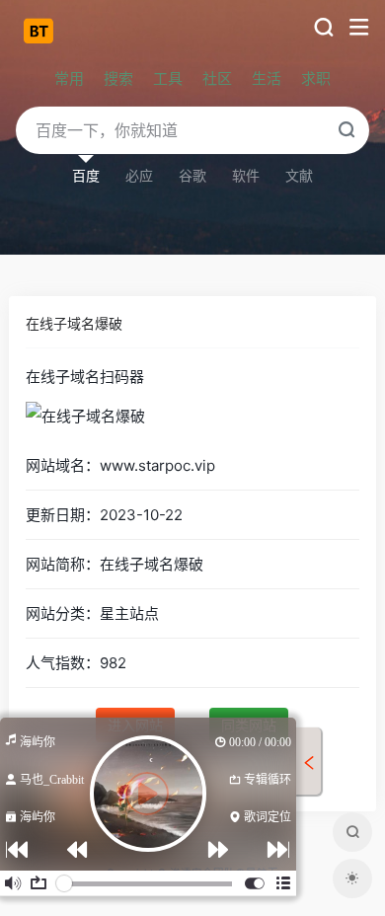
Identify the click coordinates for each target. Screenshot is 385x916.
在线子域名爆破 (74, 323)
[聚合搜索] (352, 832)
